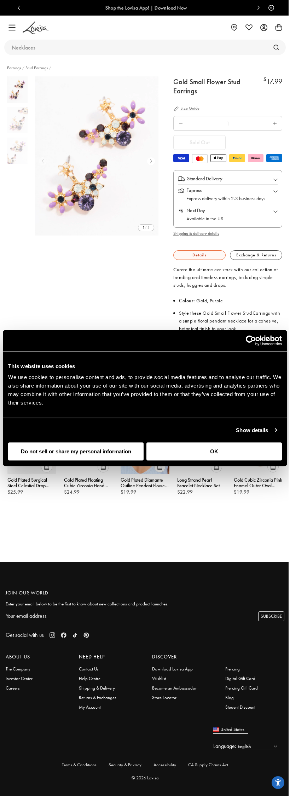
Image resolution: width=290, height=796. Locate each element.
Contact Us (89, 669)
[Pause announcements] (269, 8)
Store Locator (164, 698)
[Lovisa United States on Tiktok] (75, 635)
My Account (90, 707)
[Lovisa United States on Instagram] (52, 635)
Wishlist (159, 678)
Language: (225, 746)
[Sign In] (264, 28)
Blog (229, 698)
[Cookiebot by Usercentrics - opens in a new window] (251, 340)
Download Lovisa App (172, 669)
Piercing (232, 669)
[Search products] (276, 47)
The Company (18, 669)
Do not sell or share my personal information (76, 451)
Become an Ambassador (174, 688)
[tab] (199, 255)
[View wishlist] (249, 28)
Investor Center (19, 678)
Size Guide (189, 108)
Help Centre (89, 678)
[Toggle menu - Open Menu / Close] (12, 27)
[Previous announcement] (20, 7)
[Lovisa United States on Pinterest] (86, 635)
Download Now (169, 8)
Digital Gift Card (240, 678)
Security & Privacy (125, 765)
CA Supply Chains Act (208, 765)
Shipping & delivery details (196, 233)
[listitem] (96, 156)
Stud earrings (36, 68)
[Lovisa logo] (36, 27)
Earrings (14, 68)
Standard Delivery (204, 178)
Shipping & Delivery (97, 688)
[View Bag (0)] (279, 28)
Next (151, 161)
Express (194, 190)
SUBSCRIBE (271, 616)
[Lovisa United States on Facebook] (63, 635)
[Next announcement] (256, 7)
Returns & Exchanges (97, 698)
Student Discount (240, 707)
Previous (42, 161)
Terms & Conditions (79, 765)
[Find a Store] (234, 28)
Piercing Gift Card (241, 688)
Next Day (195, 210)
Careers (13, 688)
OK (214, 451)
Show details (252, 430)
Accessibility (164, 765)
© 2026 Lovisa (145, 778)
